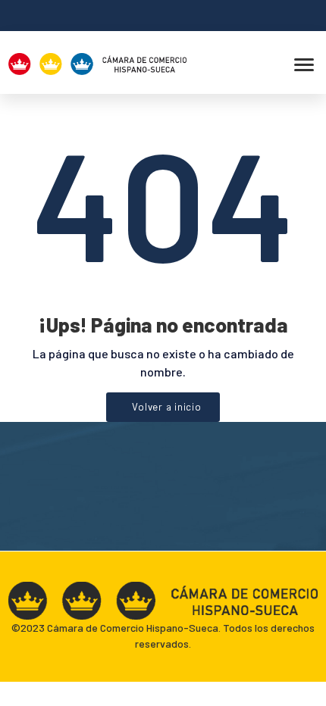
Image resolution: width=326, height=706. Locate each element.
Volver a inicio (166, 407)
